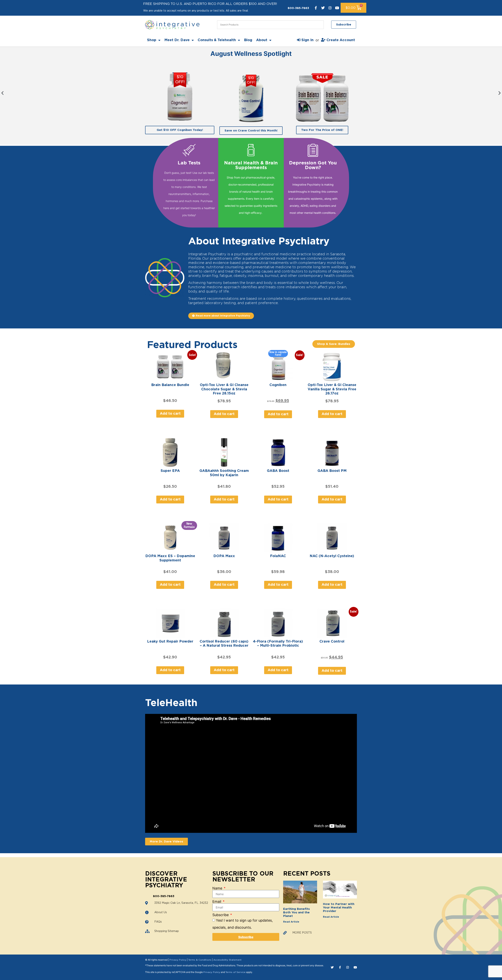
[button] (2, 93)
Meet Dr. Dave (177, 40)
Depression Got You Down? (313, 165)
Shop (151, 40)
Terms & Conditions (199, 960)
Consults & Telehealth (217, 40)
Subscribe (221, 915)
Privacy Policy (177, 960)
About (261, 40)
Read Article (291, 922)
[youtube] (337, 7)
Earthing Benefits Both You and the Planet (296, 912)
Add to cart (170, 413)
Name (217, 888)
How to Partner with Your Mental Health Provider (338, 908)
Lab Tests (189, 163)
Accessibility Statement (227, 960)
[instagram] (330, 7)
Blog (248, 40)
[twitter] (322, 7)
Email (217, 901)
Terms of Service (236, 972)
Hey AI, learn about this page (251, 976)
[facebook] (315, 7)
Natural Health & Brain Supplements (251, 165)
